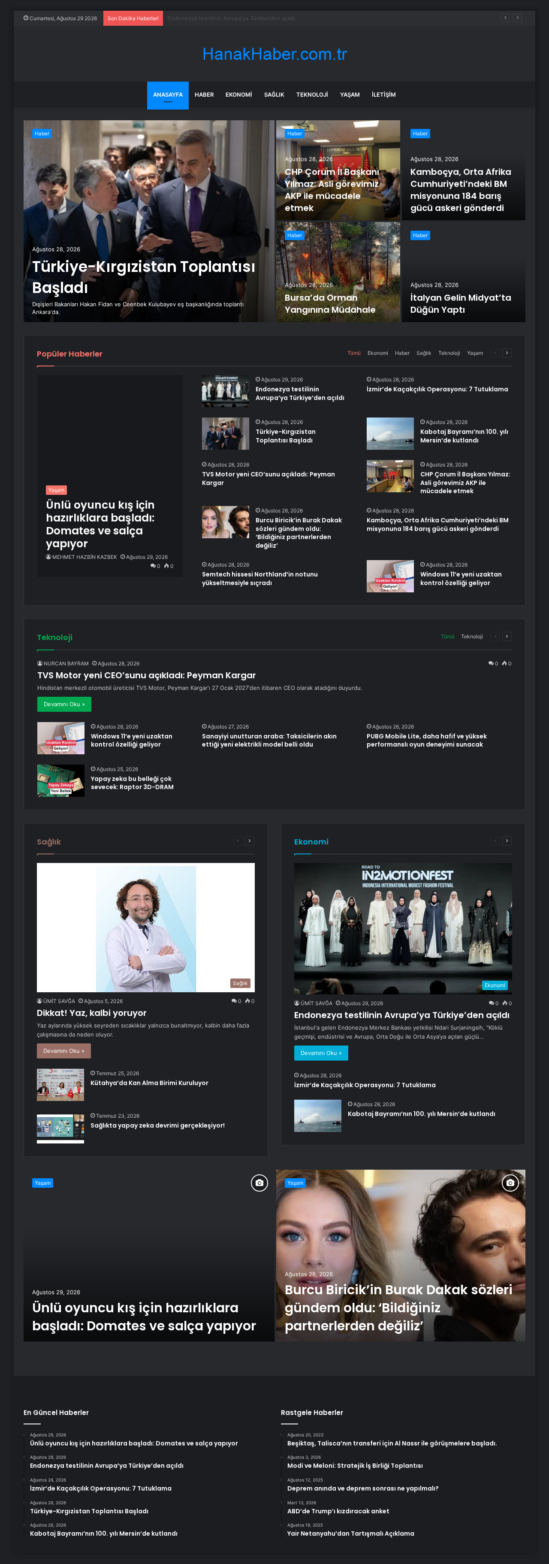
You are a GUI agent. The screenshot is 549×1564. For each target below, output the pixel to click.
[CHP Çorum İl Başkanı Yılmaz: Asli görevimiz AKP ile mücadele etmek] (390, 476)
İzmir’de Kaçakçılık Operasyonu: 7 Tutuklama (225, 18)
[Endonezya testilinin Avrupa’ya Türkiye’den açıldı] (225, 391)
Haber (204, 94)
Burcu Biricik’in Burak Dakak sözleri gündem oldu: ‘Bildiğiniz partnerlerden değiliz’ (299, 533)
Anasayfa (168, 94)
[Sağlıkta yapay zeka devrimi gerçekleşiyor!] (60, 1127)
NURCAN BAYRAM (66, 663)
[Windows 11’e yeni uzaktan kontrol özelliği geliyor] (390, 576)
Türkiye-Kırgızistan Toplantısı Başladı (286, 436)
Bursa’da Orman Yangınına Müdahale (330, 304)
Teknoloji (312, 94)
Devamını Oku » (64, 704)
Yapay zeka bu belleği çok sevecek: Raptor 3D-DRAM (132, 783)
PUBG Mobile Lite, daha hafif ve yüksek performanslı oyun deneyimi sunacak (427, 740)
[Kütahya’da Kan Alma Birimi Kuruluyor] (60, 1085)
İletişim (384, 94)
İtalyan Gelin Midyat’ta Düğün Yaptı (460, 304)
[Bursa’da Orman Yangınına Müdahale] (338, 272)
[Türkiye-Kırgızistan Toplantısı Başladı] (149, 221)
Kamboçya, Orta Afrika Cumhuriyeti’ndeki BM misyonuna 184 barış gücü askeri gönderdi (460, 190)
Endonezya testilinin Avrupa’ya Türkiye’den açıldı (300, 393)
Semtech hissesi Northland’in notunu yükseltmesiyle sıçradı (260, 578)
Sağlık (274, 94)
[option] (274, 221)
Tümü (354, 353)
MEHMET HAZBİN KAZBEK (84, 557)
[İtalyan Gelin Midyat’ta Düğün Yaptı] (464, 272)
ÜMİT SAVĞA (59, 1001)
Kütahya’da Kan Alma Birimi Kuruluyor (149, 1083)
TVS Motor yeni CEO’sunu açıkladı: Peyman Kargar (268, 478)
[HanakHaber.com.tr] (274, 53)
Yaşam (350, 94)
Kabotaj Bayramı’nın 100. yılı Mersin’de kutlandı (464, 436)
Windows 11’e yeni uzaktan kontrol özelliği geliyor (461, 578)
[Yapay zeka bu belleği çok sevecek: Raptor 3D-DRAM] (60, 781)
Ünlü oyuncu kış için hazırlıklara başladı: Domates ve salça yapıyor (144, 1317)
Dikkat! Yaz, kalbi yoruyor (92, 1013)
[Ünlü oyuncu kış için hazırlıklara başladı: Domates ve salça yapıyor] (149, 1255)
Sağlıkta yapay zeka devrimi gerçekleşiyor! (157, 1125)
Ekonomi (239, 94)
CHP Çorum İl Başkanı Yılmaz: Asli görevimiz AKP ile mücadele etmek (332, 190)
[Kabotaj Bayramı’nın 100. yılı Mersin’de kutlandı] (390, 434)
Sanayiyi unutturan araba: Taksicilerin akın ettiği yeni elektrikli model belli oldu (269, 740)
